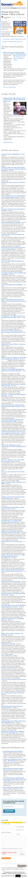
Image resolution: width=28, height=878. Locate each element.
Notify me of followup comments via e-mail (12, 848)
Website (18, 834)
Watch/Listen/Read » (8, 142)
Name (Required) (20, 826)
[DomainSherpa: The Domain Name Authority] (12, 6)
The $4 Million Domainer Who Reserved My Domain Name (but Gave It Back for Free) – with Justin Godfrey (14, 779)
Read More (24, 875)
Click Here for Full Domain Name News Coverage (14, 39)
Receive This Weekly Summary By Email (12, 41)
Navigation (14, 8)
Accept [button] (18, 875)
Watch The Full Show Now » (9, 87)
